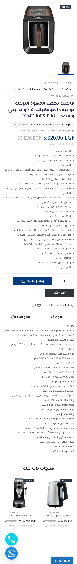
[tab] (56, 317)
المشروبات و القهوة (53, 83)
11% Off (66, 480)
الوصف (56, 317)
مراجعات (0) (20, 317)
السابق (68, 96)
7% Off (65, 7)
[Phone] (11, 539)
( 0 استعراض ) (51, 144)
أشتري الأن (60, 292)
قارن (33, 305)
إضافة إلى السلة (35, 281)
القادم (57, 96)
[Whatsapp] (11, 553)
